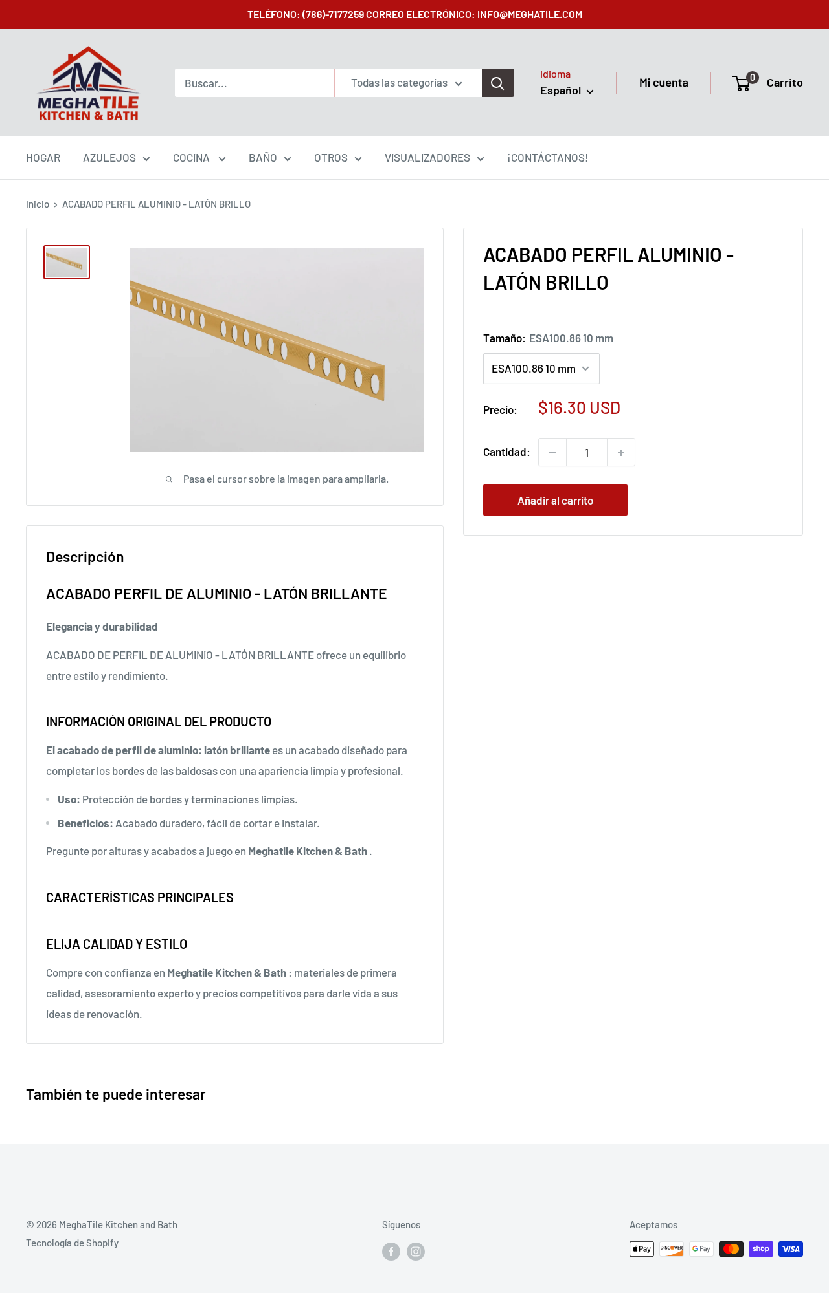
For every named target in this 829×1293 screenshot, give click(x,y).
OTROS (331, 157)
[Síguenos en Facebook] (391, 1251)
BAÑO (263, 157)
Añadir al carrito (555, 500)
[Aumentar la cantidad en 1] (621, 452)
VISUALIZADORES (427, 157)
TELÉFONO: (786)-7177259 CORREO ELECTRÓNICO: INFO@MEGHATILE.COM (414, 14)
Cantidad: (506, 452)
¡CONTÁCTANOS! (548, 157)
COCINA (192, 157)
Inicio (37, 204)
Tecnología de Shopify (72, 1242)
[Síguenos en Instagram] (416, 1251)
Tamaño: (548, 337)
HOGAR (43, 157)
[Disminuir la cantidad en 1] (552, 452)
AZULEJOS (109, 157)
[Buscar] (498, 83)
